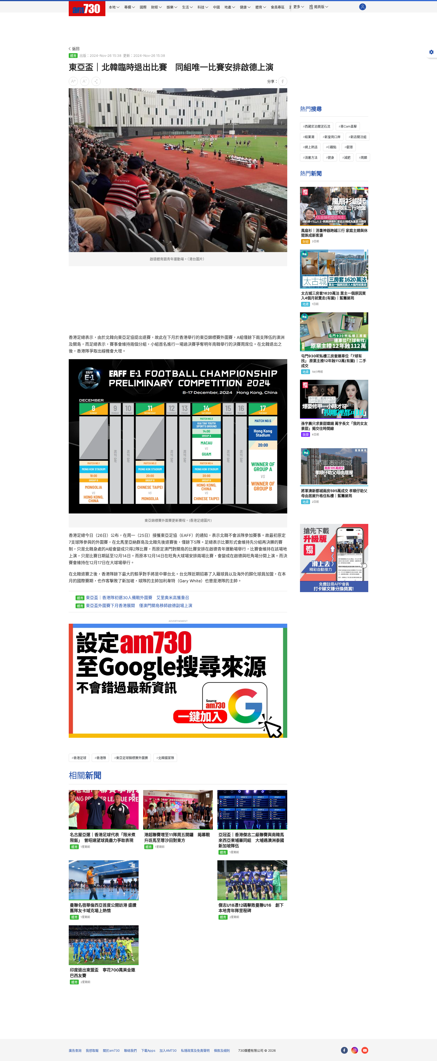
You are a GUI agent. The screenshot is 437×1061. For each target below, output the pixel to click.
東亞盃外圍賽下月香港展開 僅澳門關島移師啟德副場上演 (139, 605)
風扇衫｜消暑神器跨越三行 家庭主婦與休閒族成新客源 (334, 233)
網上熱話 (311, 147)
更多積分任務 (242, 1032)
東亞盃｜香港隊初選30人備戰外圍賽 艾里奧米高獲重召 (137, 597)
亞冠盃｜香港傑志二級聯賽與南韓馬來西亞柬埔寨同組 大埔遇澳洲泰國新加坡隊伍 (251, 840)
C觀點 (332, 147)
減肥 (347, 157)
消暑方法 (311, 157)
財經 (305, 241)
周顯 (364, 157)
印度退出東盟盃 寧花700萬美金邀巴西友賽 (102, 973)
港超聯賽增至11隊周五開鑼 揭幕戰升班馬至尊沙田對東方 (177, 837)
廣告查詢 (75, 1050)
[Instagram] (354, 1050)
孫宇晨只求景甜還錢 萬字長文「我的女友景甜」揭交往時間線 (334, 426)
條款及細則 (222, 1050)
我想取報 (92, 1050)
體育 (73, 56)
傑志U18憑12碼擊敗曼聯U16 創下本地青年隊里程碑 (251, 908)
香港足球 (80, 758)
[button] (299, 7)
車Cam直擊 (348, 126)
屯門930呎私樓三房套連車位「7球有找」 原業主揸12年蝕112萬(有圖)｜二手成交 (333, 361)
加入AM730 (168, 1050)
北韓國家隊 (166, 758)
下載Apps (148, 1050)
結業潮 (309, 137)
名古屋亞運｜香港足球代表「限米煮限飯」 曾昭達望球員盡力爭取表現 (102, 837)
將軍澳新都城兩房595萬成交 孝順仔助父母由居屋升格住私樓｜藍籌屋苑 (334, 493)
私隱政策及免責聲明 (195, 1050)
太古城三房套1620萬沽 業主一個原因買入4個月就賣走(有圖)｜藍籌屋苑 (333, 295)
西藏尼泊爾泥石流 (317, 126)
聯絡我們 (130, 1050)
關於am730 (111, 1050)
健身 (331, 157)
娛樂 (305, 434)
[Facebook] (344, 1050)
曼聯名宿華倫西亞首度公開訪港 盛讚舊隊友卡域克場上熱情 (103, 908)
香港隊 (101, 758)
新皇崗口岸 (332, 137)
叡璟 (349, 147)
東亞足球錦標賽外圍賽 (132, 758)
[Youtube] (364, 1050)
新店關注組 (358, 137)
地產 (305, 304)
